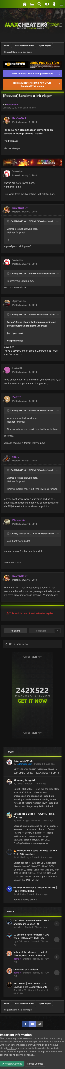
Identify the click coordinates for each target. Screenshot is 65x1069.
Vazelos (17, 171)
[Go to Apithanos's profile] (7, 303)
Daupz (20, 783)
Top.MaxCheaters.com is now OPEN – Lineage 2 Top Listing (32, 84)
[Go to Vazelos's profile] (7, 173)
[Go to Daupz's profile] (9, 782)
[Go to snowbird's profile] (9, 922)
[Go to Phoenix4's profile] (7, 522)
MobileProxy (23, 857)
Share (16, 630)
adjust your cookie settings (31, 1051)
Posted (24, 122)
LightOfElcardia (21, 941)
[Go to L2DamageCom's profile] (9, 762)
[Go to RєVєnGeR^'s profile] (7, 120)
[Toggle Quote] (8, 221)
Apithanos (19, 301)
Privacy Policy (37, 1044)
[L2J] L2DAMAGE (23, 760)
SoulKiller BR (20, 990)
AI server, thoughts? (24, 780)
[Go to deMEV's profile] (9, 953)
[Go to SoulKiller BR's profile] (9, 985)
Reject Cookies (34, 1063)
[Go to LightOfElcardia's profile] (9, 936)
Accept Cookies (13, 1063)
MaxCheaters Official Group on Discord (32, 73)
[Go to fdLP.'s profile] (7, 458)
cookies (12, 1048)
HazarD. (17, 368)
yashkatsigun (23, 820)
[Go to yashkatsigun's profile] (9, 815)
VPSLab (20, 894)
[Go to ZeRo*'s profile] (7, 399)
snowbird (18, 927)
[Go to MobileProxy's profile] (9, 852)
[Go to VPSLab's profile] (9, 889)
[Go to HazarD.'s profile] (7, 370)
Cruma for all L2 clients (26, 969)
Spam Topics (29, 107)
